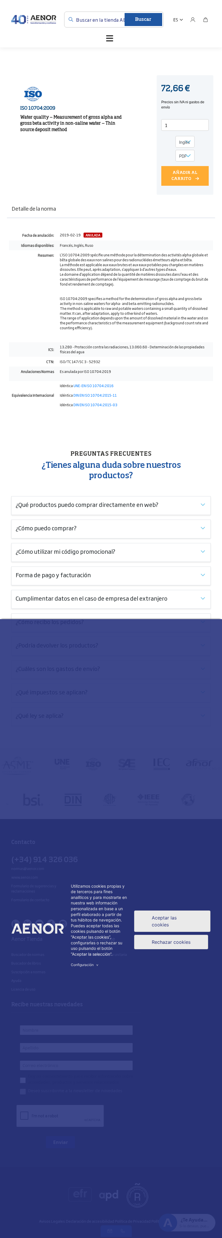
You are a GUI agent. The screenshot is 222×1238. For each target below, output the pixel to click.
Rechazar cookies (171, 942)
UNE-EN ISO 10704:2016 (93, 385)
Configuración (85, 965)
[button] (178, 19)
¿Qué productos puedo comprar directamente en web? (87, 504)
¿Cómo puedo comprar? (46, 527)
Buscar (143, 19)
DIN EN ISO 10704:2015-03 (95, 404)
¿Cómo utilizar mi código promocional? (65, 551)
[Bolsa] (205, 19)
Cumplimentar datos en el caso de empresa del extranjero (91, 598)
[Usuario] (193, 19)
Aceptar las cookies (164, 921)
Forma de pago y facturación (53, 574)
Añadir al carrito (184, 176)
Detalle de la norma (34, 208)
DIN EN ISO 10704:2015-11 (95, 395)
